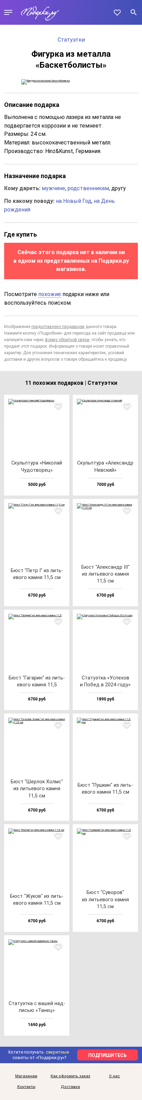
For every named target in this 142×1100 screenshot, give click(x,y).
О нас (114, 1076)
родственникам (88, 188)
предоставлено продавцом (57, 326)
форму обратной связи (67, 339)
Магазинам (26, 1076)
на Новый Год (73, 201)
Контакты (26, 1087)
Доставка (70, 1087)
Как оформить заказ (70, 1076)
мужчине (53, 188)
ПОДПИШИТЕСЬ (107, 1055)
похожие (49, 294)
